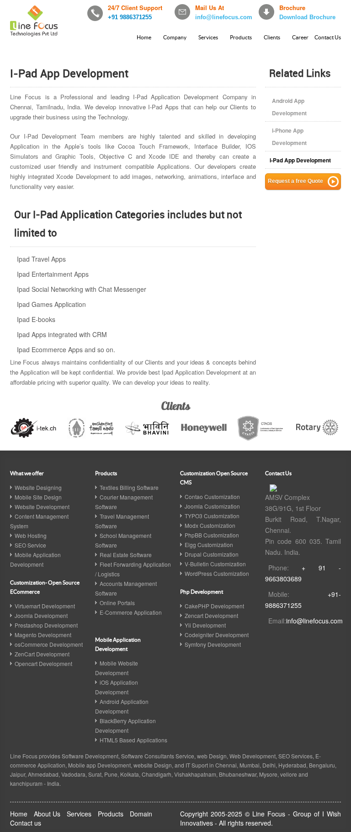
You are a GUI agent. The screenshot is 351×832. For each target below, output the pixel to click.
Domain (141, 813)
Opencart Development (43, 663)
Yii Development (205, 625)
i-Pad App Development (300, 160)
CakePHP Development (214, 606)
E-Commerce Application (131, 612)
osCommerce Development (49, 644)
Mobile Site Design (38, 497)
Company (174, 37)
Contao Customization (212, 496)
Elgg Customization (209, 544)
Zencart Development (211, 615)
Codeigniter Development (217, 635)
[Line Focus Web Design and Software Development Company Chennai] (273, 487)
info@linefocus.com (223, 17)
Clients (272, 37)
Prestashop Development (46, 625)
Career (300, 37)
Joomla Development (41, 615)
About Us (47, 813)
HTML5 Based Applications (133, 740)
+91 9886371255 (130, 17)
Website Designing (38, 487)
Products (241, 37)
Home (144, 37)
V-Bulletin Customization (215, 564)
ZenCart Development (42, 654)
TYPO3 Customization (212, 516)
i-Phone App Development (289, 136)
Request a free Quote (295, 181)
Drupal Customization (212, 554)
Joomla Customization (212, 506)
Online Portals (117, 603)
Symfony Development (213, 644)
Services (208, 37)
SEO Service (30, 545)
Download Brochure (307, 17)
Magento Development (43, 635)
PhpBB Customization (212, 535)
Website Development (42, 506)
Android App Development (289, 107)
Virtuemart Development (45, 606)
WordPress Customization (217, 573)
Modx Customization (210, 525)
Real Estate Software (126, 554)
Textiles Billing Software (129, 487)
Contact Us (327, 37)
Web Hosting (31, 535)
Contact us (25, 822)
